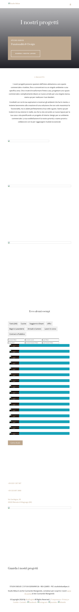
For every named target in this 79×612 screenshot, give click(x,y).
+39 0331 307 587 (14, 483)
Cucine (23, 324)
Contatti (23, 602)
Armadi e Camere (34, 329)
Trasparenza (56, 599)
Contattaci (15, 473)
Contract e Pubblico (17, 334)
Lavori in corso (50, 329)
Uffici (49, 324)
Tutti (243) (13, 324)
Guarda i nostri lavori (25, 53)
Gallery (13, 576)
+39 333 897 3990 (14, 490)
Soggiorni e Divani (37, 324)
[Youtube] (53, 602)
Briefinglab (30, 599)
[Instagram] (42, 602)
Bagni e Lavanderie (16, 329)
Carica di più (15, 443)
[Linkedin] (62, 602)
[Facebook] (31, 602)
